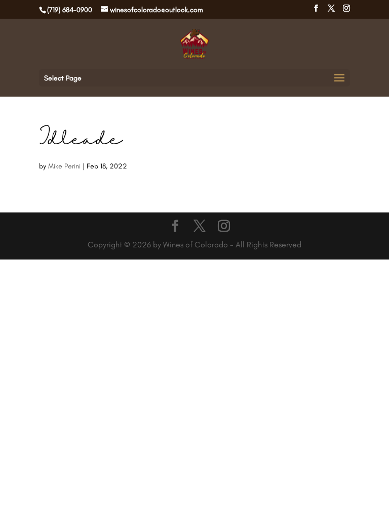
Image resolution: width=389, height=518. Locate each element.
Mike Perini (64, 166)
